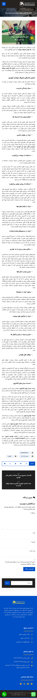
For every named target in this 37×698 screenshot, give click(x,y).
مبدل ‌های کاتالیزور (25, 388)
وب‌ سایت (32, 551)
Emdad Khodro (24, 453)
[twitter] (28, 684)
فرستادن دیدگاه (29, 569)
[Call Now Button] (4, 694)
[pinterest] (31, 684)
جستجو (7, 583)
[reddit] (21, 684)
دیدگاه (32, 513)
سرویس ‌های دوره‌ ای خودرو (26, 147)
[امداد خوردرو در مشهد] (27, 4)
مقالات (9, 456)
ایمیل (33, 542)
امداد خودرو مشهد (16, 424)
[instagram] (24, 684)
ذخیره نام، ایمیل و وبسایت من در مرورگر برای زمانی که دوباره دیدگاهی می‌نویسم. (20, 563)
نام (33, 533)
